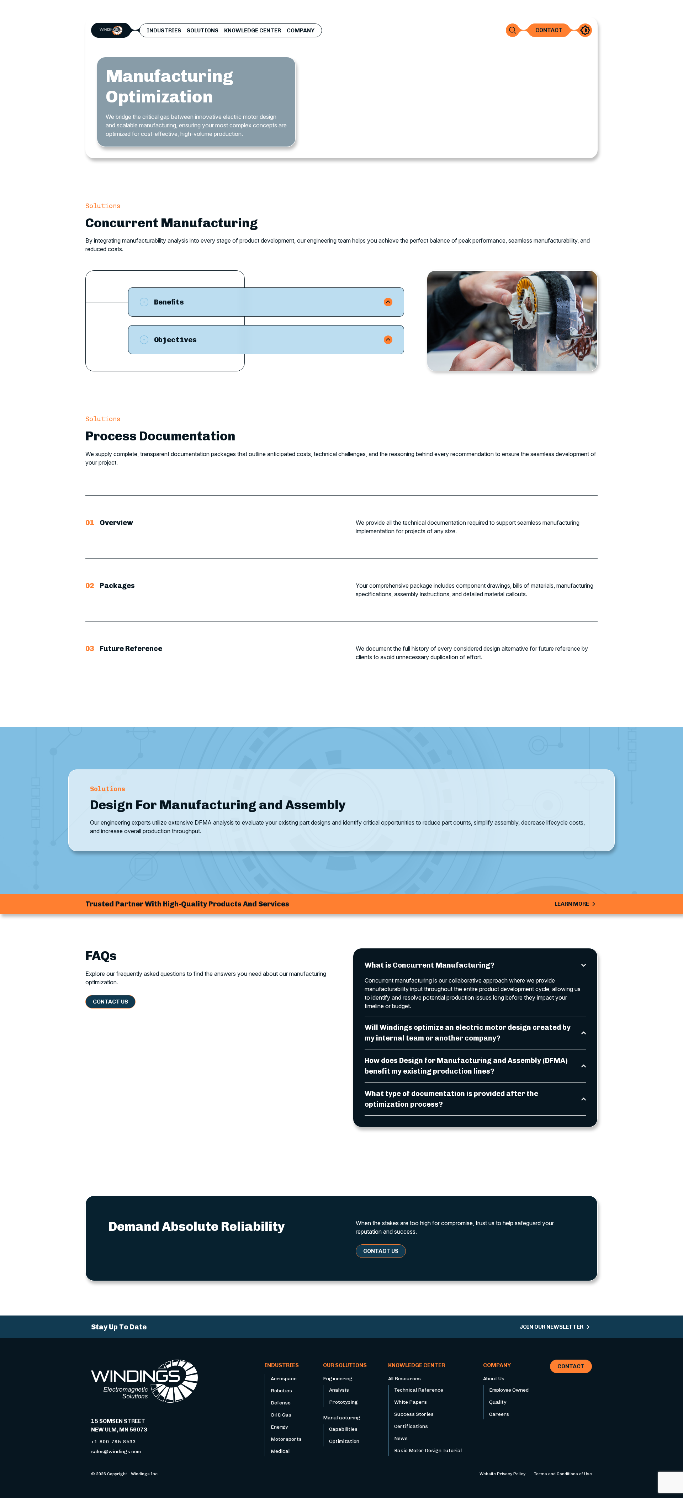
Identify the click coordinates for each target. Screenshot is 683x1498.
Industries (164, 30)
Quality (497, 1402)
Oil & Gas (281, 1415)
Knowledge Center (252, 30)
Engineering (338, 1379)
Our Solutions (345, 1365)
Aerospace (284, 1379)
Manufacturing (341, 1418)
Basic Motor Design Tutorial (428, 1450)
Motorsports (286, 1439)
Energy (279, 1427)
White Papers (410, 1402)
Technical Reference (418, 1390)
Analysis (339, 1390)
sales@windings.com (116, 1452)
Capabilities (343, 1429)
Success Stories (414, 1414)
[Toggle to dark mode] (585, 30)
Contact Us (380, 1251)
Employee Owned (509, 1390)
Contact (548, 30)
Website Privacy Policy (502, 1473)
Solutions (202, 30)
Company (300, 30)
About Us (493, 1379)
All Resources (404, 1379)
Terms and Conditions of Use (563, 1473)
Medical (280, 1451)
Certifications (411, 1426)
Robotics (281, 1391)
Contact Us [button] (110, 1001)
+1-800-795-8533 (113, 1442)
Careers (499, 1414)
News (401, 1438)
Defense (281, 1403)
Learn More (572, 903)
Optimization (344, 1441)
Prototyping (343, 1402)
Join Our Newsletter (551, 1326)
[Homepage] (111, 29)
